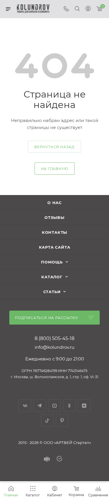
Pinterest (62, 420)
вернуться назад (54, 147)
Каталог (51, 277)
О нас (54, 202)
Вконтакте (25, 405)
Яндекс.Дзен (84, 405)
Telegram (39, 405)
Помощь (52, 262)
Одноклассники (69, 405)
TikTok (47, 420)
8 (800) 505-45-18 (54, 338)
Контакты (54, 232)
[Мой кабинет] (88, 9)
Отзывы (54, 217)
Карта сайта (54, 247)
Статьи (52, 291)
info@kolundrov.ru (54, 347)
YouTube (54, 405)
